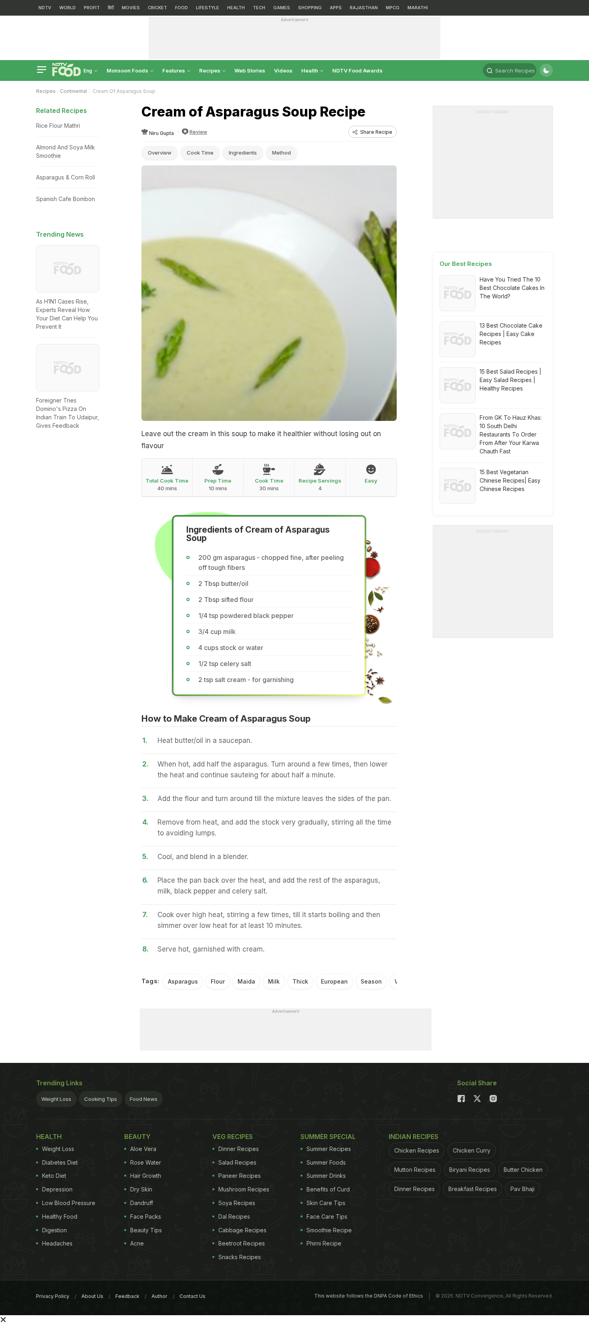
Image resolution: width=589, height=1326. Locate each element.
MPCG (392, 7)
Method (281, 152)
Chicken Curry (471, 1150)
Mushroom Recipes (243, 1189)
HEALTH (236, 7)
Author (159, 1296)
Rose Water (145, 1162)
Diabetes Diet (60, 1162)
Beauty (137, 1137)
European (334, 981)
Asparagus (183, 981)
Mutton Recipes (415, 1169)
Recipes (210, 70)
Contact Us (193, 1296)
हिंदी (111, 7)
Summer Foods (326, 1162)
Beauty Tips (146, 1230)
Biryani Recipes (469, 1169)
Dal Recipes (234, 1216)
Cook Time (200, 152)
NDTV (44, 7)
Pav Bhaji (522, 1188)
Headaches (57, 1243)
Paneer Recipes (239, 1175)
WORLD (67, 7)
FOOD (181, 7)
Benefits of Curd (328, 1189)
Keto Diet (54, 1175)
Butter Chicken (523, 1169)
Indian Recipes (413, 1137)
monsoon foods (128, 70)
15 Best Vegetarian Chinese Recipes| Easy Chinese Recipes (510, 480)
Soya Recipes (236, 1202)
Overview (159, 152)
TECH (259, 7)
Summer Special (328, 1137)
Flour (218, 981)
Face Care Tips (327, 1216)
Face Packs (145, 1216)
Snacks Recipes (239, 1257)
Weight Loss (56, 1099)
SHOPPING (310, 7)
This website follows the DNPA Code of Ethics (368, 1296)
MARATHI (417, 7)
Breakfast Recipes (472, 1188)
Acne (137, 1243)
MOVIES (131, 7)
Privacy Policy (52, 1296)
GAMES (281, 7)
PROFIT (92, 7)
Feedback (127, 1296)
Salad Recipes (237, 1162)
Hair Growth (145, 1175)
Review (198, 132)
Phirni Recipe (324, 1243)
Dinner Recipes (238, 1148)
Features (174, 70)
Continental (73, 91)
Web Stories (249, 70)
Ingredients (243, 152)
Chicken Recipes (416, 1150)
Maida (246, 981)
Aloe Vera (143, 1148)
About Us (92, 1296)
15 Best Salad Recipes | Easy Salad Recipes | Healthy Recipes (510, 380)
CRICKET (157, 7)
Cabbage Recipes (242, 1230)
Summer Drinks (326, 1175)
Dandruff (141, 1202)
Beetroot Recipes (241, 1243)
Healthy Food (59, 1216)
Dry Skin (141, 1189)
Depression (57, 1189)
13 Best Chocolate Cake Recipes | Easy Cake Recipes (511, 334)
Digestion (54, 1230)
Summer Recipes (329, 1148)
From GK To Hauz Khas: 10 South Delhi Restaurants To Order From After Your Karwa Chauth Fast (511, 434)
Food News (143, 1099)
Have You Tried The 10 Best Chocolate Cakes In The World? (512, 288)
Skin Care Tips (326, 1202)
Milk (274, 981)
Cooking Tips (100, 1099)
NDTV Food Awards (357, 70)
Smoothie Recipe (329, 1230)
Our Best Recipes (466, 264)
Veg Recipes (232, 1137)
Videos (283, 70)
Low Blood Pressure (68, 1202)
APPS (336, 7)
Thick (300, 981)
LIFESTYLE (207, 7)
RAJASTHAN (364, 7)
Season (371, 981)
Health (310, 70)
